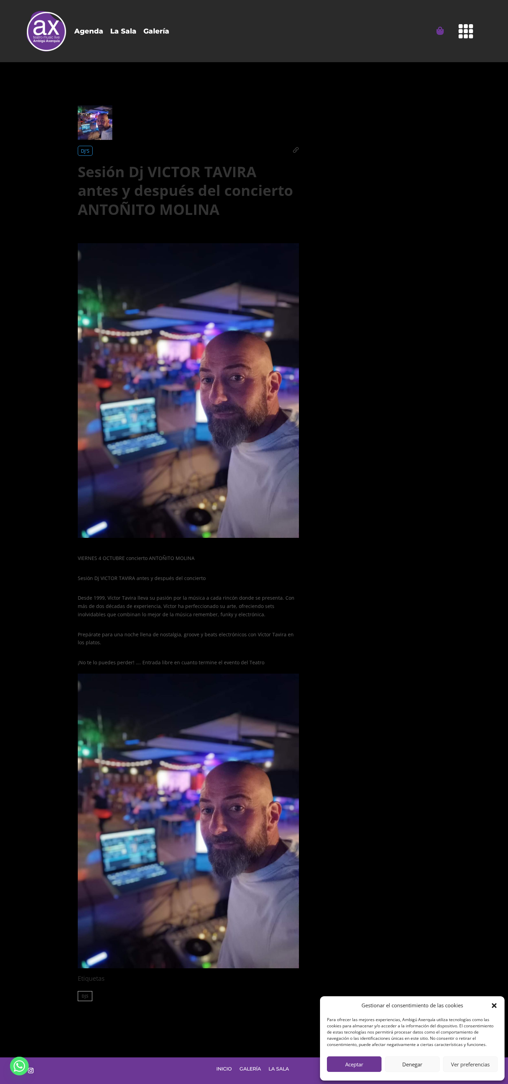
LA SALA (279, 1068)
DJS (85, 996)
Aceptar (354, 1064)
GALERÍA (250, 1068)
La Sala (123, 31)
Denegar (412, 1064)
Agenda (88, 31)
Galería (156, 31)
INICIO (224, 1068)
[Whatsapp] (19, 1066)
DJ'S (85, 151)
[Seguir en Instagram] (30, 1070)
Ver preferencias (470, 1064)
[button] (494, 1005)
